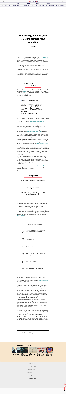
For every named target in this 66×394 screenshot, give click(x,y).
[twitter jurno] (33, 378)
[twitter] (65, 384)
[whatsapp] (65, 389)
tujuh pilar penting (20, 215)
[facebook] (65, 387)
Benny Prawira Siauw (41, 165)
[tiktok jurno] (37, 378)
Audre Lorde (19, 205)
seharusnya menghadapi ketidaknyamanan (32, 70)
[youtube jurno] (35, 378)
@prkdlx (24, 91)
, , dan (34, 131)
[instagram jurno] (29, 378)
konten (45, 57)
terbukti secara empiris (43, 280)
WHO (47, 210)
